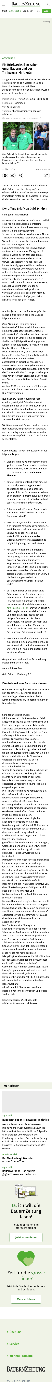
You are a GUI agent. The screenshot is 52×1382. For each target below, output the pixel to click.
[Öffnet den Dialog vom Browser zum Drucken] (20, 175)
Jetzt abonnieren (26, 1237)
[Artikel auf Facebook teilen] (5, 175)
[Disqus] (26, 1043)
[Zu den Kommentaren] (47, 175)
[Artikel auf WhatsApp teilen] (13, 175)
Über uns (15, 1332)
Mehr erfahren (26, 1299)
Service (14, 1343)
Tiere (38, 11)
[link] (26, 1120)
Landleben (28, 11)
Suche (49, 4)
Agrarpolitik (15, 11)
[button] (3, 4)
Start (4, 11)
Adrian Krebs (13, 107)
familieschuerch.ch (17, 608)
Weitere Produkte (21, 1355)
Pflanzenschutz (19, 111)
